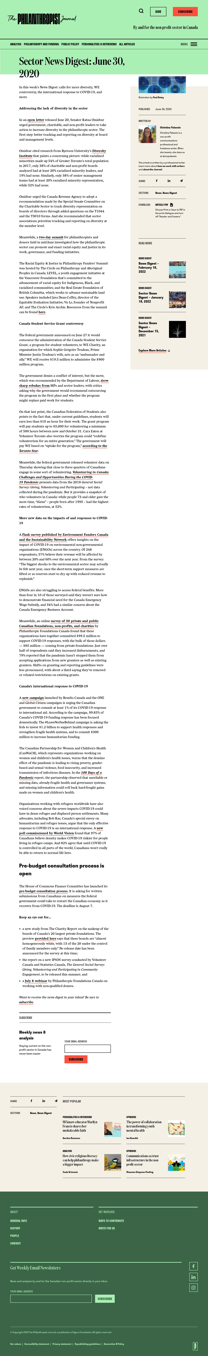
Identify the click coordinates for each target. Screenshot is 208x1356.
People (14, 1235)
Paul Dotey (158, 97)
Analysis (15, 44)
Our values (15, 1344)
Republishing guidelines (87, 1344)
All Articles (127, 44)
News (158, 193)
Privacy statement (61, 1344)
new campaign (33, 698)
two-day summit (51, 237)
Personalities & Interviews (99, 44)
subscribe (26, 1002)
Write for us (107, 1228)
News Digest (170, 193)
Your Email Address (76, 1041)
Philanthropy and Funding (41, 44)
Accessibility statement (37, 1344)
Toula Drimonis (70, 1172)
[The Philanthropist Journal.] (192, 1346)
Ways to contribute (111, 1221)
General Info (18, 1221)
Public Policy (70, 44)
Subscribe (185, 11)
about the (152, 169)
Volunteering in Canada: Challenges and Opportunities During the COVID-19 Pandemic (64, 477)
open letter (35, 120)
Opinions (131, 1117)
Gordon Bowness (71, 1138)
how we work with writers (171, 166)
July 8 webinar (36, 981)
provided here (45, 939)
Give (158, 11)
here (42, 312)
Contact (15, 1243)
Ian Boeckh (132, 1138)
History (15, 1228)
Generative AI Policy (114, 1344)
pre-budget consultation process (43, 891)
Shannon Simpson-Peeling (139, 1172)
